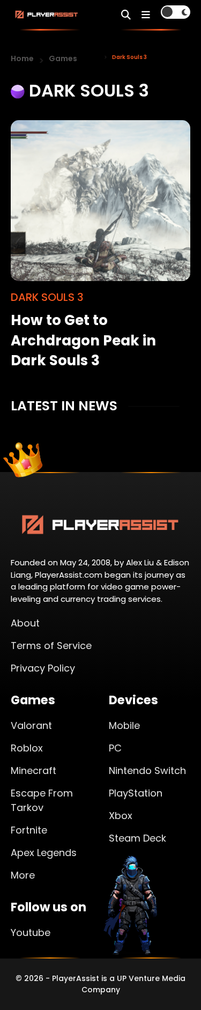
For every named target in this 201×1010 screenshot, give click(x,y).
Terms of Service (51, 645)
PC (115, 748)
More (23, 875)
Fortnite (29, 830)
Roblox (27, 748)
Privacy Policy (43, 668)
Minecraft (33, 770)
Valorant (31, 725)
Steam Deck (137, 838)
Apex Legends (44, 852)
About (25, 623)
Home (22, 58)
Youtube (30, 932)
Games (63, 58)
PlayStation (135, 793)
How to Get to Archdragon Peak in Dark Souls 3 (83, 340)
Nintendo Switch (147, 770)
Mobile (124, 725)
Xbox (120, 815)
